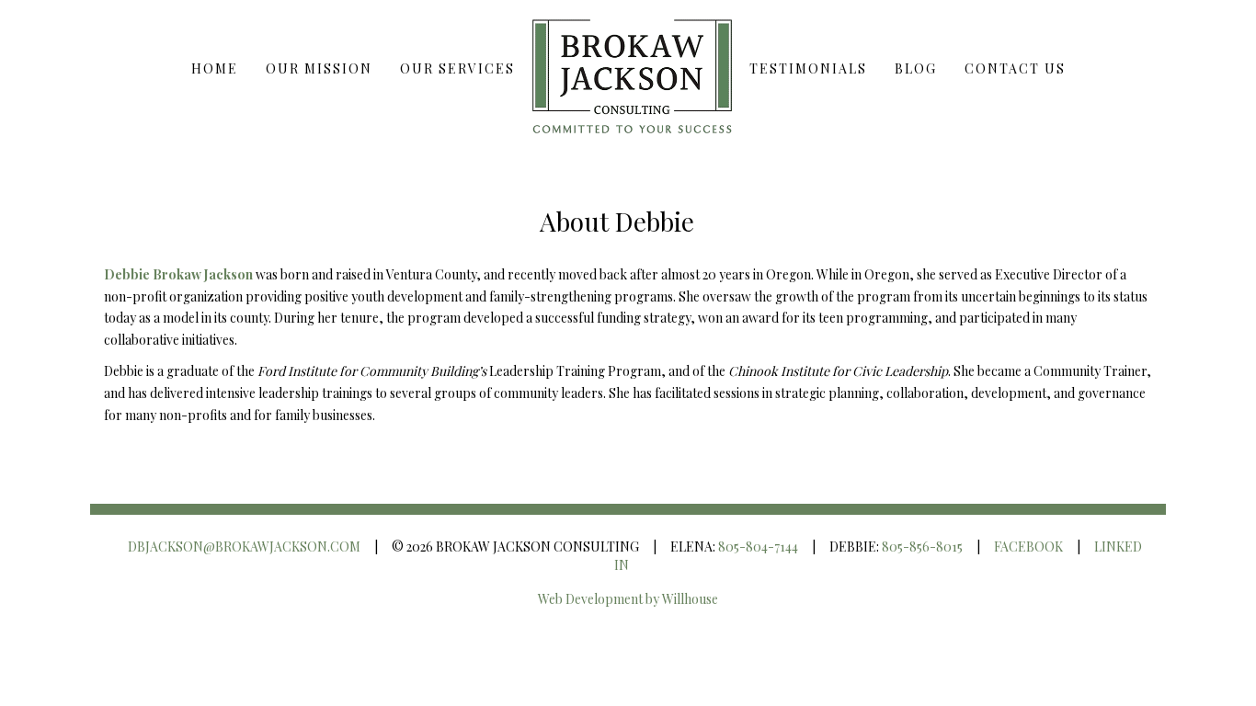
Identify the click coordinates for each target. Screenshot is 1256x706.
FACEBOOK (1028, 546)
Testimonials (808, 68)
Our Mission (319, 68)
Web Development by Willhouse (628, 599)
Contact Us (1015, 68)
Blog (916, 68)
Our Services (457, 68)
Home (214, 68)
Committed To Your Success (632, 69)
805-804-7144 (758, 546)
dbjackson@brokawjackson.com (244, 546)
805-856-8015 (922, 546)
